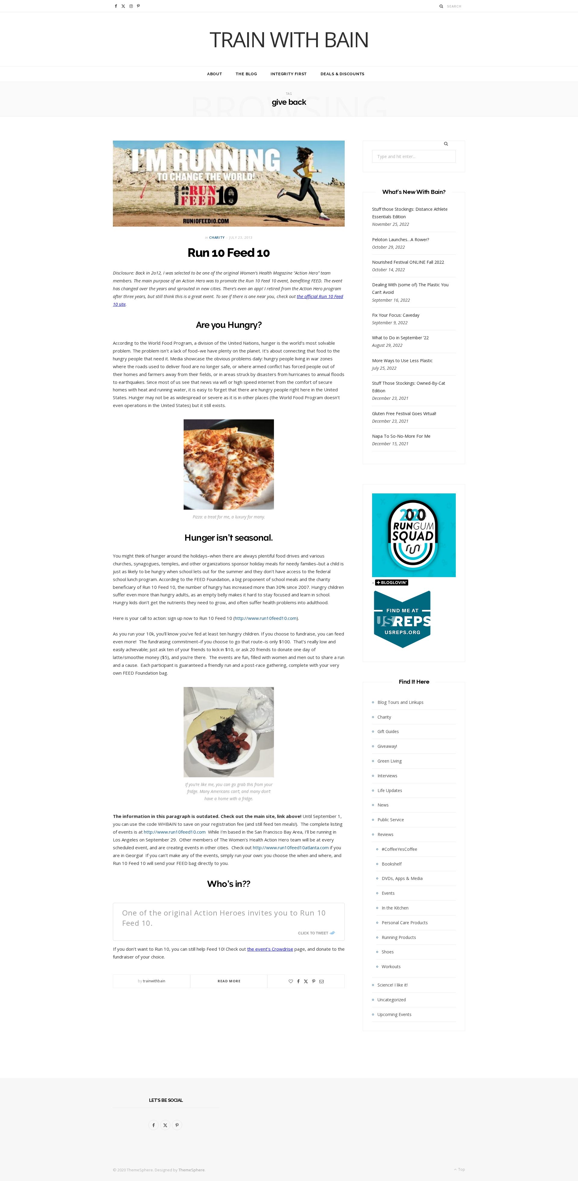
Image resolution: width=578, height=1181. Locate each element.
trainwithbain (154, 981)
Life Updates (390, 790)
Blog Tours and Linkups (401, 702)
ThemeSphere (192, 1170)
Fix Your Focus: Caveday (395, 315)
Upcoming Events (395, 1014)
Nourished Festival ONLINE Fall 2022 (408, 262)
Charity (217, 237)
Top (461, 1169)
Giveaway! (387, 746)
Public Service (391, 819)
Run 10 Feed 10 (229, 252)
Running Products (399, 937)
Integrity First (289, 74)
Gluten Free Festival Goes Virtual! (404, 413)
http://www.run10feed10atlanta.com (291, 847)
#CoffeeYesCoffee (399, 849)
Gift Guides (388, 731)
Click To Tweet (313, 933)
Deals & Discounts (343, 74)
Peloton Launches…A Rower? (400, 239)
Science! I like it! (393, 985)
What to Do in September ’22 (400, 337)
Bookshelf (392, 864)
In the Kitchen (395, 908)
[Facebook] (298, 981)
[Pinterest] (313, 981)
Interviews (387, 776)
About (214, 74)
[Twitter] (306, 981)
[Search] (441, 6)
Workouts (391, 966)
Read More (229, 981)
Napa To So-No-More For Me (401, 436)
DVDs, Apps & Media (402, 878)
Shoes (388, 952)
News (383, 805)
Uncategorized (392, 999)
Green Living (390, 761)
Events (388, 893)
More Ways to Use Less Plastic (402, 360)
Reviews (385, 834)
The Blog (246, 74)
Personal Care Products (405, 922)
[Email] (321, 981)
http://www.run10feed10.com (266, 618)
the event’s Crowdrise (270, 949)
